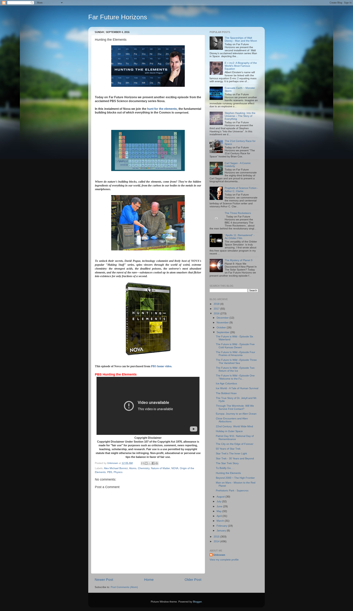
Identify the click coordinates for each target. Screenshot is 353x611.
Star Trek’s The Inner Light (231, 453)
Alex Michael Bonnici (116, 468)
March (221, 520)
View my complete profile (224, 559)
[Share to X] (149, 463)
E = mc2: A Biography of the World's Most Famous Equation (241, 66)
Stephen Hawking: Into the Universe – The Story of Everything (240, 116)
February (222, 525)
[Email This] (143, 463)
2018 (217, 304)
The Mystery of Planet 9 (238, 260)
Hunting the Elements (228, 473)
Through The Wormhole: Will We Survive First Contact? (235, 407)
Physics (118, 472)
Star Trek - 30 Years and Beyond (235, 458)
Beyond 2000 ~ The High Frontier (235, 477)
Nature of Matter (160, 468)
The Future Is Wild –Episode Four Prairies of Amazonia (235, 354)
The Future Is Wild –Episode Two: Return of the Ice (235, 369)
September (223, 332)
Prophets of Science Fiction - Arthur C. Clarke (241, 189)
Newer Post (104, 580)
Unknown (219, 555)
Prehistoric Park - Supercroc (232, 490)
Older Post (193, 580)
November (223, 322)
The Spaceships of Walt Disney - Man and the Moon (241, 39)
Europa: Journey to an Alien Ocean (236, 413)
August (221, 496)
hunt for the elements (161, 108)
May (219, 511)
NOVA (174, 468)
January (222, 530)
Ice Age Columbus (226, 383)
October (222, 327)
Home (149, 580)
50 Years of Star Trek (228, 448)
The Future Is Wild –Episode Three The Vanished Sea (236, 361)
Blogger (197, 601)
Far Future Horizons (117, 17)
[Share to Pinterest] (156, 463)
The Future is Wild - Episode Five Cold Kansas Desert (235, 346)
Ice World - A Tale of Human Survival (237, 388)
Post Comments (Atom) (124, 587)
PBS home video (161, 366)
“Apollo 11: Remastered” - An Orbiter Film (240, 237)
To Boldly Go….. (225, 468)
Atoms (132, 468)
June (220, 506)
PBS (109, 472)
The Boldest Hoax (226, 393)
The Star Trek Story (227, 463)
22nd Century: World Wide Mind (234, 426)
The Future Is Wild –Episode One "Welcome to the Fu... (235, 377)
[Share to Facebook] (153, 463)
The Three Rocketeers (238, 213)
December (223, 317)
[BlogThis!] (146, 463)
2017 (217, 308)
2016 (217, 313)
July (219, 501)
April (219, 516)
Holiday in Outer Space (229, 431)
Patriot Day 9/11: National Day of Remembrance (235, 437)
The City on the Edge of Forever (234, 444)
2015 (217, 536)
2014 (217, 541)
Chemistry (143, 468)
